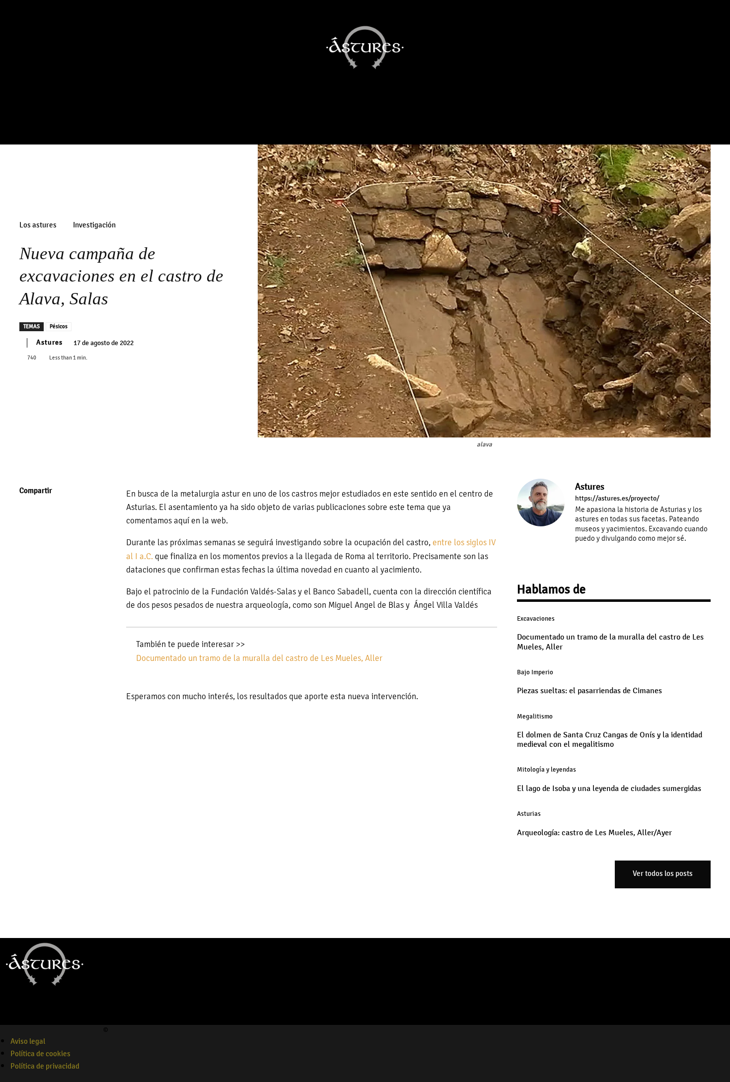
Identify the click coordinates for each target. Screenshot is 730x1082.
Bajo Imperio (535, 672)
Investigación (94, 225)
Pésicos (59, 326)
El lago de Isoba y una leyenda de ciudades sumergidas (609, 788)
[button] (718, 99)
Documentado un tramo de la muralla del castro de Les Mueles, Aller (259, 658)
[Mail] (607, 553)
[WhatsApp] (29, 585)
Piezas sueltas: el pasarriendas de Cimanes (589, 691)
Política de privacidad (44, 1066)
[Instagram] (346, 123)
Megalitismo (535, 717)
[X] (29, 538)
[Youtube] (360, 123)
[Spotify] (41, 1018)
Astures (49, 342)
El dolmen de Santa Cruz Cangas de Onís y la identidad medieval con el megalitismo (609, 739)
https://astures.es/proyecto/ (617, 498)
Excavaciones (536, 619)
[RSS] (622, 553)
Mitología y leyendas (546, 770)
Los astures (38, 225)
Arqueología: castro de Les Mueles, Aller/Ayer (594, 833)
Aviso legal (27, 1041)
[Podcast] (374, 123)
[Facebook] (332, 123)
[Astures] (541, 519)
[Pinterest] (29, 562)
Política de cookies (40, 1053)
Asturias (529, 814)
